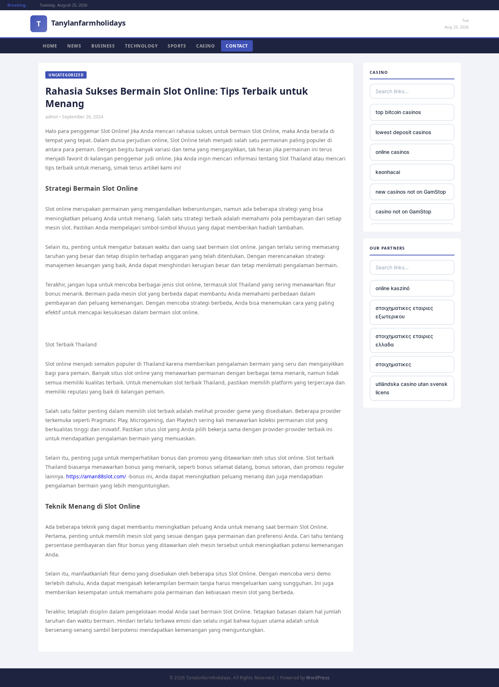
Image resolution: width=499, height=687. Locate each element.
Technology (141, 46)
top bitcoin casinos (398, 112)
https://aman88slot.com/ (96, 476)
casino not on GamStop (403, 211)
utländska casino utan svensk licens (411, 388)
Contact (237, 46)
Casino (205, 46)
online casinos (393, 152)
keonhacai (388, 172)
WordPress (318, 678)
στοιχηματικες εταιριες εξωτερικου (404, 312)
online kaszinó (393, 288)
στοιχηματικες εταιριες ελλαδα (404, 340)
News (74, 46)
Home (50, 46)
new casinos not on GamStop (411, 192)
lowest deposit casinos (403, 132)
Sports (177, 46)
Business (103, 46)
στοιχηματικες (393, 364)
